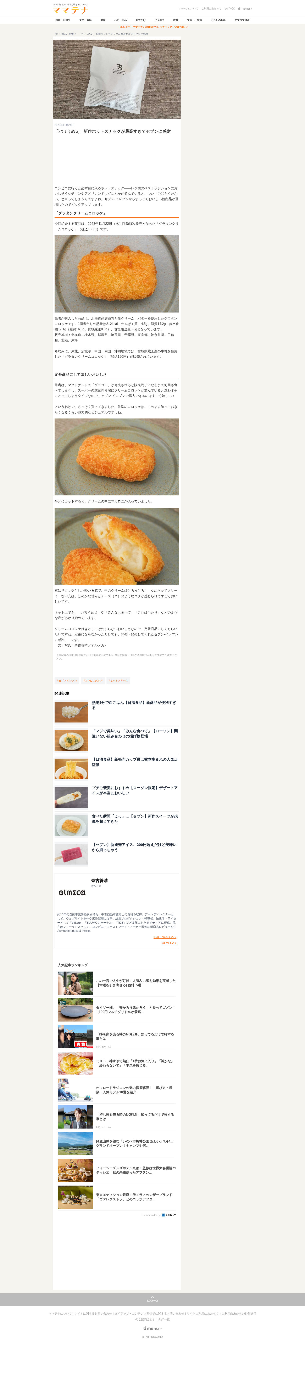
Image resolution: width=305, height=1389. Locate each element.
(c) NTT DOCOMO (152, 1336)
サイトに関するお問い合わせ (93, 1313)
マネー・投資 (194, 20)
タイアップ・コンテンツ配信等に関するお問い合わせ (150, 1313)
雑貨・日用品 (62, 20)
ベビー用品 (120, 20)
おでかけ (141, 20)
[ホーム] (57, 34)
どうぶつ (159, 20)
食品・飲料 (85, 20)
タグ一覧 (164, 1319)
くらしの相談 (218, 20)
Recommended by (151, 1215)
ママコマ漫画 (242, 20)
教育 (175, 20)
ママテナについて (61, 1313)
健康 (102, 20)
